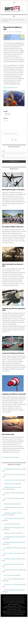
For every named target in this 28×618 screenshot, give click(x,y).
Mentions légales (20, 614)
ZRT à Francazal (8, 575)
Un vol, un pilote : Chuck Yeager (12, 553)
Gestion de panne (8, 504)
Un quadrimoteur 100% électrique (13, 547)
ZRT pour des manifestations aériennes (14, 579)
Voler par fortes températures (12, 564)
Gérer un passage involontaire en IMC (14, 590)
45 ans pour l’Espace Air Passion (13, 353)
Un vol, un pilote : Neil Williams (12, 498)
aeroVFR (14, 9)
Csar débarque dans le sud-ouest (13, 507)
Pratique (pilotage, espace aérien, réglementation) (14, 611)
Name (3, 150)
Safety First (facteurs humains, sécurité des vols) (14, 612)
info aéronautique (20, 601)
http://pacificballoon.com (10, 87)
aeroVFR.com (21, 596)
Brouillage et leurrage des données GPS (14, 542)
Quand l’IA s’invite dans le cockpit (13, 569)
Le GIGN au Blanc (9, 483)
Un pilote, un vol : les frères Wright (13, 584)
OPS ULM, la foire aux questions (12, 558)
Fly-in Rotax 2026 (8, 434)
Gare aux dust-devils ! (10, 533)
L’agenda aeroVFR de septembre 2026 (14, 527)
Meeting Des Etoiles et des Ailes (13, 189)
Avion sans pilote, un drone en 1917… (13, 518)
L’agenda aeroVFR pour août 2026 (14, 394)
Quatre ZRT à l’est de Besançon (12, 474)
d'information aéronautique (11, 596)
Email (3, 155)
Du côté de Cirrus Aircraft (10, 480)
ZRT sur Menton (8, 524)
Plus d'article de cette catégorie (10, 457)
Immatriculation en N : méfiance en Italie (14, 536)
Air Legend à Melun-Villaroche (12, 227)
